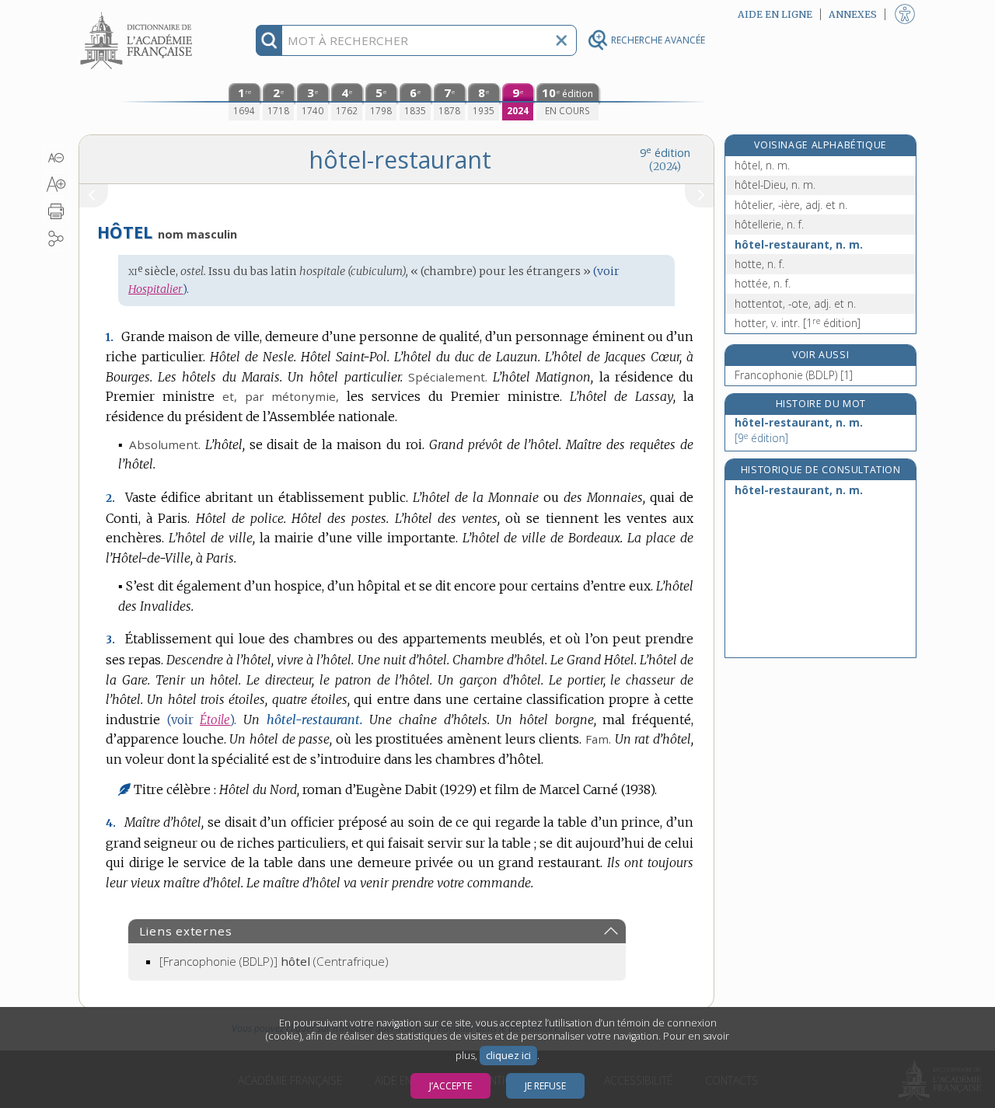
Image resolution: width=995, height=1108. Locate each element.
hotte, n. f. (759, 263)
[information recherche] (269, 40)
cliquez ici (508, 1055)
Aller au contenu (138, 13)
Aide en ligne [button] (775, 14)
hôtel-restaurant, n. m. (799, 244)
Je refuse (545, 1085)
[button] (56, 157)
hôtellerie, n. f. (769, 224)
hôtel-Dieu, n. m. (775, 184)
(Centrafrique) (274, 961)
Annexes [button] (853, 14)
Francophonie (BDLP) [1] (794, 375)
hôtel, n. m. (762, 165)
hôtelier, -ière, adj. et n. (791, 204)
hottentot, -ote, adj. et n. (795, 303)
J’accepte (450, 1085)
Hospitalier (155, 289)
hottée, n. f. (763, 283)
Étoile (215, 720)
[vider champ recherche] (561, 40)
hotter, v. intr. (798, 322)
